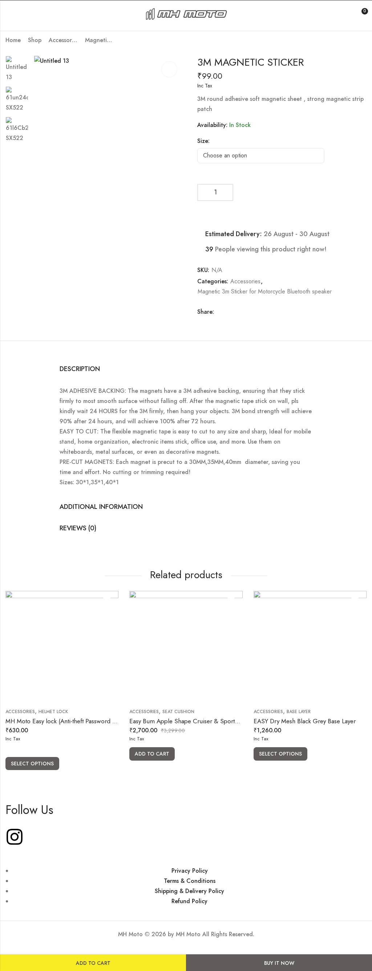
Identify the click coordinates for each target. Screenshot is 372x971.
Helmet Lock (53, 711)
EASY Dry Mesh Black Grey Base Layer (305, 721)
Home (13, 40)
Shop (34, 40)
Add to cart (93, 963)
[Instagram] (14, 837)
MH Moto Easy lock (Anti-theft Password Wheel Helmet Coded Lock (95, 721)
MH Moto (189, 934)
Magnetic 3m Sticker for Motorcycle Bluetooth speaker (99, 40)
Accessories (63, 40)
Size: (203, 141)
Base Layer (299, 711)
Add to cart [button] (152, 753)
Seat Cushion (178, 711)
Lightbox (169, 69)
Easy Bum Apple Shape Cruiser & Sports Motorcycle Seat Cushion (217, 721)
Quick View (107, 602)
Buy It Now (279, 963)
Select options (32, 763)
